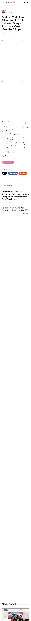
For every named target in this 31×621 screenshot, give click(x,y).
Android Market (8, 162)
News (6, 610)
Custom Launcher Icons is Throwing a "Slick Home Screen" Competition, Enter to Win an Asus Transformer (15, 195)
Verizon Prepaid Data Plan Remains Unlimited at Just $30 (15, 209)
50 (6, 34)
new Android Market (17, 122)
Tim (8, 11)
